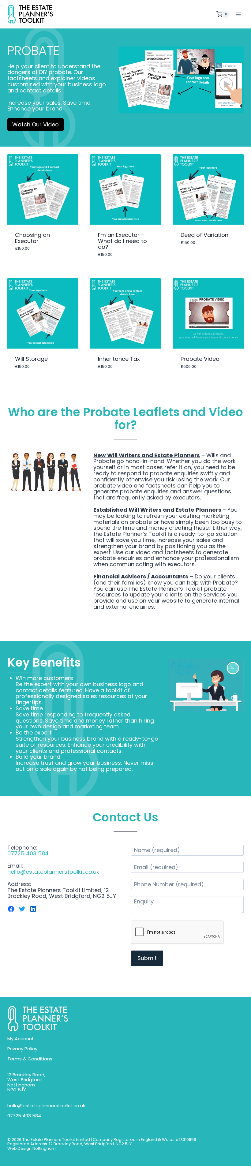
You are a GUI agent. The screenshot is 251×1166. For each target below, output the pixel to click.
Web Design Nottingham (31, 1148)
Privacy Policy (22, 1049)
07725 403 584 (28, 853)
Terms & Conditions (29, 1059)
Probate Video (200, 359)
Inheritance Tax (119, 359)
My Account (20, 1038)
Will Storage (31, 359)
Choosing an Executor (32, 238)
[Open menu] (238, 14)
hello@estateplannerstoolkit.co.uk (53, 872)
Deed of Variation (204, 235)
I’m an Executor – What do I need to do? (122, 241)
